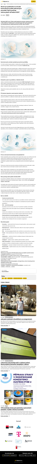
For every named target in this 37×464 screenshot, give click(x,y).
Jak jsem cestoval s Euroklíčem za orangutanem (16, 319)
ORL (3, 278)
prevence (24, 278)
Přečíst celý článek (4, 325)
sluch (5, 278)
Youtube (27, 455)
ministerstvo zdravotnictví (18, 278)
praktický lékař (10, 278)
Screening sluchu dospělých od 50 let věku (9, 263)
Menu (34, 1)
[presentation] (18, 300)
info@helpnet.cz (13, 455)
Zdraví (7, 15)
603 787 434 (6, 455)
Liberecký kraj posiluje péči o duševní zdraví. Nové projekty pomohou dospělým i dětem (15, 363)
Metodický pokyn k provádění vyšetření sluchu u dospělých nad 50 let (15, 255)
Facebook (22, 455)
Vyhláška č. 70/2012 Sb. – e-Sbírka (8, 266)
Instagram (33, 455)
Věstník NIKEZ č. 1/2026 (5, 259)
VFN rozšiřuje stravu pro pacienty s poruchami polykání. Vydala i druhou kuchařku (16, 408)
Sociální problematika (9, 317)
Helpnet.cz (6, 1)
